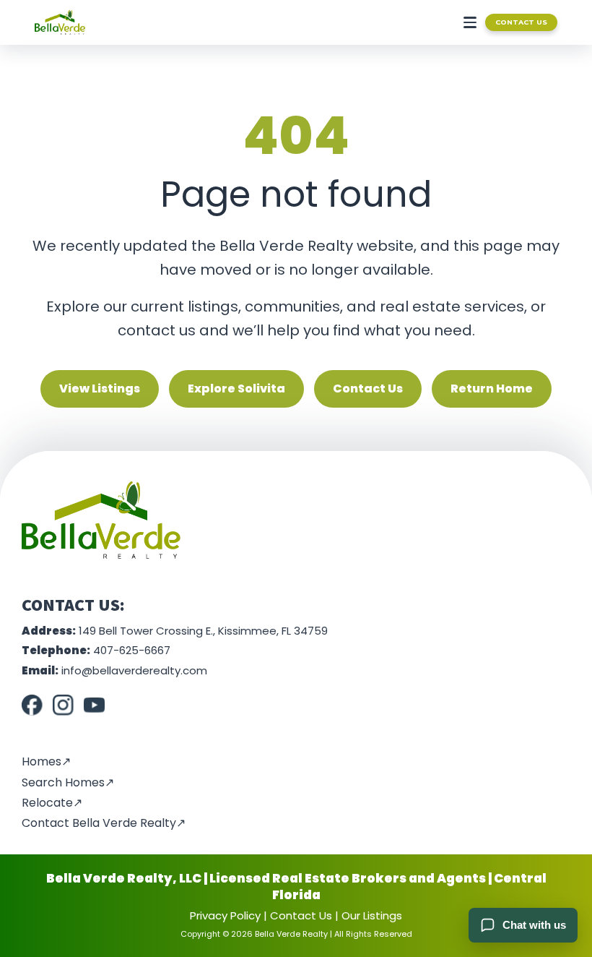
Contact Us (521, 22)
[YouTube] (94, 705)
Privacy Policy (225, 915)
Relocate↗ (52, 803)
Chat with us (534, 925)
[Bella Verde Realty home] (60, 22)
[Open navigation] (467, 22)
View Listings (99, 388)
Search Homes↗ (68, 782)
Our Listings (371, 915)
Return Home (491, 388)
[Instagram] (63, 705)
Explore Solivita (236, 388)
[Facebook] (32, 705)
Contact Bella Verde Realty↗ (104, 823)
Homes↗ (46, 761)
